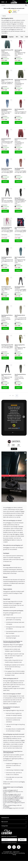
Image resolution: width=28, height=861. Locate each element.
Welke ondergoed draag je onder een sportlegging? (12, 806)
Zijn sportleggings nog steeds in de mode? (14, 808)
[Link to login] (6, 2)
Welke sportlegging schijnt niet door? (12, 801)
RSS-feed (22, 851)
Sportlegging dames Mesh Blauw (6, 110)
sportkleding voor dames (9, 540)
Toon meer (4, 33)
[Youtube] (18, 847)
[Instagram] (14, 847)
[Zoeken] (26, 5)
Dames (4, 16)
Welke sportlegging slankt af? (11, 790)
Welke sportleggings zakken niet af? (12, 794)
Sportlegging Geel (6, 286)
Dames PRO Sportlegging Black (19, 198)
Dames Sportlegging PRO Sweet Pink (6, 228)
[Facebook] (9, 847)
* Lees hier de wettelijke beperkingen (9, 842)
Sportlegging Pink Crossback (19, 169)
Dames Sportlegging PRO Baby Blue (6, 169)
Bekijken (5, 63)
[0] (26, 2)
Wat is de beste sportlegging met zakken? (14, 797)
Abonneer (22, 839)
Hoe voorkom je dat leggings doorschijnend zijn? (14, 803)
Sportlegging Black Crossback (19, 287)
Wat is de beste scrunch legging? (11, 800)
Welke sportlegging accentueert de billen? (13, 798)
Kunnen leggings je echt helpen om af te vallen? (13, 792)
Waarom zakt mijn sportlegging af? (12, 795)
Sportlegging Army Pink (7, 344)
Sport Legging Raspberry (18, 50)
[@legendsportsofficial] (9, 441)
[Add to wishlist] (11, 40)
